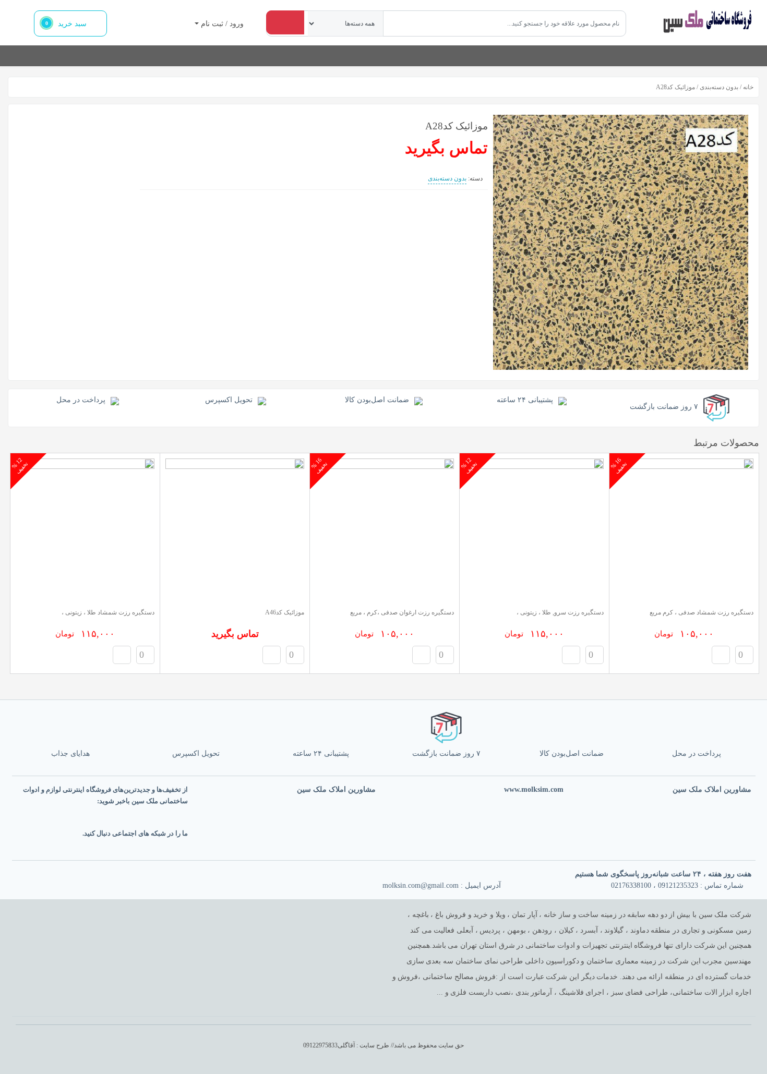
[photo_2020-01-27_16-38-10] (620, 242)
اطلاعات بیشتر (271, 655)
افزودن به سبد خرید (721, 655)
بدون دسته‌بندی (719, 87)
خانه (748, 87)
